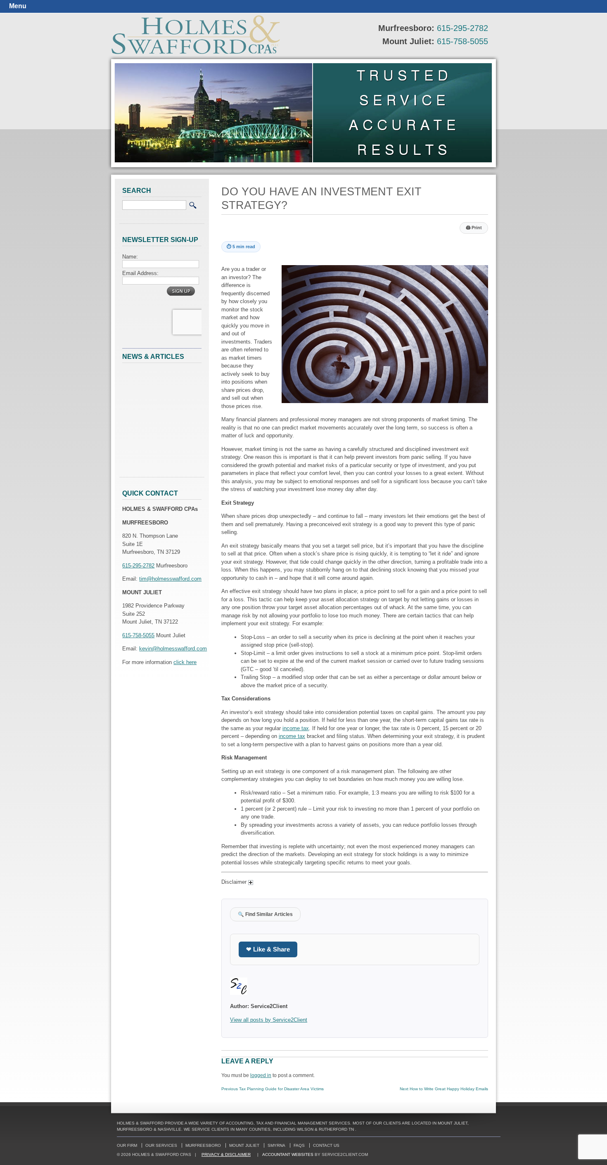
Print (474, 227)
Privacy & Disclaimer (226, 1154)
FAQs (299, 1145)
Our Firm (127, 1145)
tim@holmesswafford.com (170, 579)
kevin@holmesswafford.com (173, 648)
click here (185, 662)
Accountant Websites (287, 1154)
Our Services (161, 1145)
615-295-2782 (462, 28)
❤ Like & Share (268, 949)
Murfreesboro (203, 1145)
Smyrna (276, 1145)
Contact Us (326, 1145)
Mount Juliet (244, 1145)
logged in (260, 1075)
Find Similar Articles (265, 914)
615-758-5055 (462, 41)
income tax (295, 728)
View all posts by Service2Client (268, 1020)
